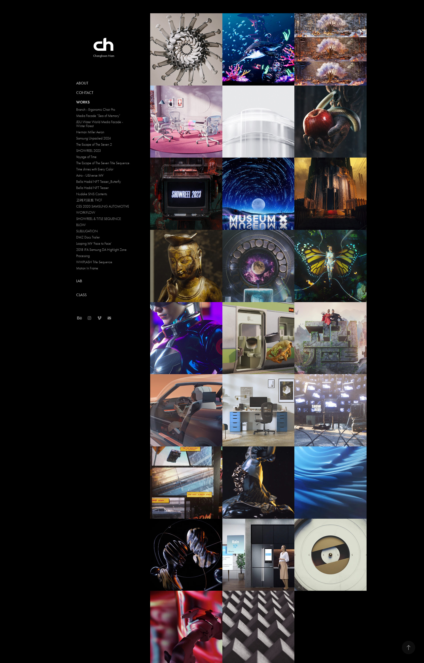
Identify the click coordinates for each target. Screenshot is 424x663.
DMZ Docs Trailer (88, 237)
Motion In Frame (87, 268)
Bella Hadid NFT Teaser (92, 188)
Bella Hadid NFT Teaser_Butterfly (98, 182)
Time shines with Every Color (94, 169)
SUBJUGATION (87, 231)
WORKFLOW (85, 213)
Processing (83, 256)
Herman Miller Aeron (90, 132)
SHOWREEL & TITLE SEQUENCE (98, 219)
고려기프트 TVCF (89, 200)
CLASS (81, 294)
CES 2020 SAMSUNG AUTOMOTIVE (102, 206)
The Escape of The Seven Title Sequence (102, 163)
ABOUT (82, 83)
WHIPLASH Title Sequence (94, 262)
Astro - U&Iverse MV (89, 175)
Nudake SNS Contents (91, 194)
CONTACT (84, 92)
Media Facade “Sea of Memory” (98, 116)
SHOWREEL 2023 (88, 151)
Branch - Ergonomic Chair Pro (95, 110)
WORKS (83, 102)
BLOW (81, 225)
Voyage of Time (86, 157)
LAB (79, 280)
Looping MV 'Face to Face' (94, 244)
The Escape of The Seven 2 (94, 145)
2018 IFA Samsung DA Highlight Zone (101, 250)
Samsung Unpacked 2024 (93, 138)
